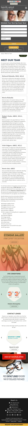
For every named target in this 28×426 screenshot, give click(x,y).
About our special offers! (14, 48)
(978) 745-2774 (17, 187)
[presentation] (1, 294)
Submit (14, 44)
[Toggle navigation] (26, 8)
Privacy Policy (13, 421)
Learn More (14, 242)
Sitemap (20, 421)
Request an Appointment (14, 424)
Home (2, 53)
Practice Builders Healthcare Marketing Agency (12, 419)
